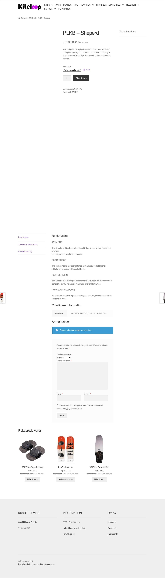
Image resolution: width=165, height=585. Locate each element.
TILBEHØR (131, 4)
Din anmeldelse (64, 360)
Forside (24, 18)
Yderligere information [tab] (27, 244)
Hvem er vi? (113, 533)
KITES (47, 4)
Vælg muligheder (66, 479)
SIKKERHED (114, 4)
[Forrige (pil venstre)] (2, 584)
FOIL (76, 4)
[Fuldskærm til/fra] (8, 580)
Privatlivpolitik (69, 533)
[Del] (14, 580)
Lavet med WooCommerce (43, 564)
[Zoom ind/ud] (2, 580)
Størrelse (67, 66)
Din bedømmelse (65, 354)
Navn (60, 393)
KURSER (48, 8)
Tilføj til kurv (81, 78)
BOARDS (67, 4)
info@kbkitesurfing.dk (27, 522)
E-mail (87, 393)
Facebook (112, 528)
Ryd (88, 69)
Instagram (112, 522)
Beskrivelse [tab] (23, 237)
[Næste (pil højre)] (8, 584)
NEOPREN (85, 4)
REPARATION (64, 8)
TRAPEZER (101, 4)
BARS (58, 4)
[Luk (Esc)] (20, 580)
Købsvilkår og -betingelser (74, 528)
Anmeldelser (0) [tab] (25, 251)
